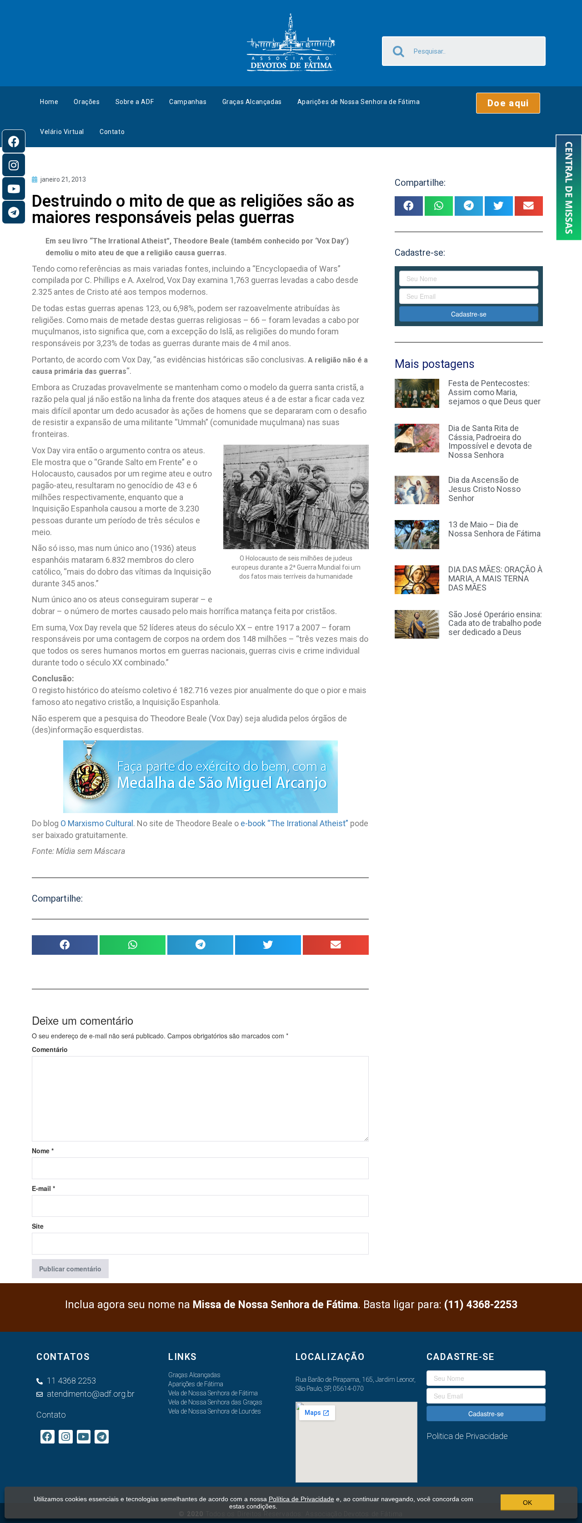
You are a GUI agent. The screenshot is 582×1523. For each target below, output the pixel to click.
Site (38, 1225)
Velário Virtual (62, 131)
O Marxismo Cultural (96, 823)
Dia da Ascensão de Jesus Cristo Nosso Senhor (484, 489)
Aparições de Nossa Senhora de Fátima (358, 101)
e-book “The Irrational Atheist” (295, 823)
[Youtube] (13, 188)
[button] (508, 103)
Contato (112, 131)
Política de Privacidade (301, 1499)
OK (527, 1502)
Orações (87, 101)
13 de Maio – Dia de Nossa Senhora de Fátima (494, 529)
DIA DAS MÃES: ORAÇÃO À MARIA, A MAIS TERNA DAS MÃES (495, 578)
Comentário (50, 1049)
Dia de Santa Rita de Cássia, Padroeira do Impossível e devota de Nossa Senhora (490, 441)
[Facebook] (13, 141)
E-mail (43, 1188)
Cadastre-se (469, 313)
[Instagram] (13, 165)
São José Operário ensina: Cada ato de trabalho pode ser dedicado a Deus (495, 623)
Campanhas (187, 101)
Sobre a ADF (134, 101)
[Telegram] (13, 212)
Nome (43, 1150)
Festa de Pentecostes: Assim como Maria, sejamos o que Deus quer (494, 392)
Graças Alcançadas (252, 101)
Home (49, 101)
